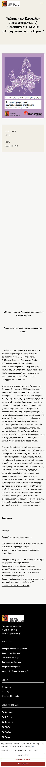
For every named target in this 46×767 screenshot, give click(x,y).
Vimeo (7, 737)
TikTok (7, 727)
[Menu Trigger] (42, 3)
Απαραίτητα (7, 750)
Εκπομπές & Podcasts (10, 696)
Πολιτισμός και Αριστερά (11, 662)
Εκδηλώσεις (6, 687)
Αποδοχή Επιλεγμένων (23, 759)
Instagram (9, 722)
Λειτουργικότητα (20, 750)
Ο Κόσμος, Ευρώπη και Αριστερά (14, 649)
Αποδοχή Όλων (23, 764)
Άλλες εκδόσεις (12, 146)
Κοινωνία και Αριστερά (10, 658)
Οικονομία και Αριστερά (11, 653)
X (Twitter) (9, 717)
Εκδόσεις (5, 692)
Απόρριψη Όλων (23, 755)
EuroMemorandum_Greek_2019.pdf (15, 585)
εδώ (32, 746)
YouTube (8, 732)
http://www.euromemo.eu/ (12, 373)
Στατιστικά (33, 750)
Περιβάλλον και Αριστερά (12, 667)
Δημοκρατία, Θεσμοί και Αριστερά (15, 671)
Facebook (8, 712)
